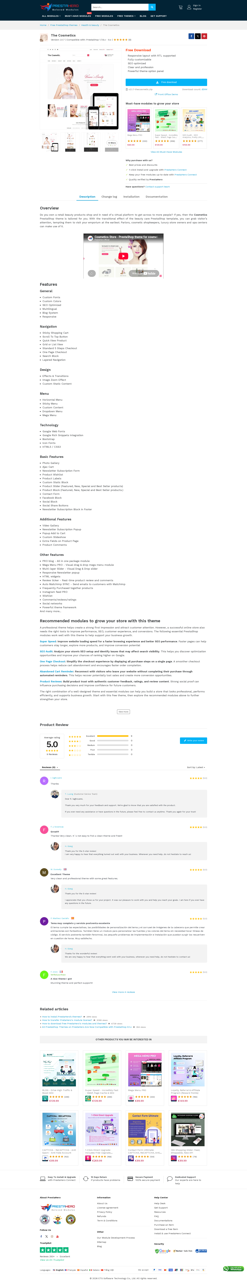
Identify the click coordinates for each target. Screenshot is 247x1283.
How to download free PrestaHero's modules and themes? (74, 1023)
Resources (160, 1212)
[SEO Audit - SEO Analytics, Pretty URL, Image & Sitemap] (194, 120)
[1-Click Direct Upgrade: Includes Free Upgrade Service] (102, 1129)
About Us (102, 1203)
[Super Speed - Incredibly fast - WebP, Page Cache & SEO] (166, 120)
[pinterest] (204, 36)
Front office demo (167, 94)
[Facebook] (41, 1236)
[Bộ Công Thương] (201, 1251)
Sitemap (101, 1242)
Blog (99, 1246)
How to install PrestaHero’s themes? (62, 1016)
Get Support (161, 1207)
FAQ (156, 1216)
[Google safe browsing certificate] (162, 1251)
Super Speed (48, 641)
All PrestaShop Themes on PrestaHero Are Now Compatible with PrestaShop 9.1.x (87, 1027)
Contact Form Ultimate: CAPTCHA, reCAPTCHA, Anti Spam (144, 1153)
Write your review (195, 740)
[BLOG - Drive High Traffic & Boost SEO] (59, 1070)
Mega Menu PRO (134, 135)
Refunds (101, 1216)
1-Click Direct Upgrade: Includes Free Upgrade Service (98, 1153)
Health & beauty (90, 25)
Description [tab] (87, 196)
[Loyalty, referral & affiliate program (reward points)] (188, 1070)
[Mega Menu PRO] (138, 120)
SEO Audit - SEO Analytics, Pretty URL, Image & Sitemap (192, 137)
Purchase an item (164, 1224)
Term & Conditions (107, 1220)
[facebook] (191, 36)
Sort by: (191, 767)
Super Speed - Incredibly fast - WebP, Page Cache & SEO (166, 137)
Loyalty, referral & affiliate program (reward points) (185, 1091)
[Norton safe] (183, 1251)
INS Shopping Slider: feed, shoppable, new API (185, 1151)
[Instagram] (52, 1236)
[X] (198, 36)
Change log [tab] (109, 196)
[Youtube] (57, 1236)
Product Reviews (50, 681)
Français (72, 1270)
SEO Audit (46, 651)
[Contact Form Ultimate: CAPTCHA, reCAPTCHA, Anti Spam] (145, 1129)
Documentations (163, 1220)
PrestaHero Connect (175, 169)
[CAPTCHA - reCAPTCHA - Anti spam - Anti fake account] (59, 1129)
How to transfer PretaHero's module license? (67, 1020)
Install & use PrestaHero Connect (172, 1233)
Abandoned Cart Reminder (56, 671)
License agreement (107, 1207)
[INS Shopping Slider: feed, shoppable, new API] (188, 1129)
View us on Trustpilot (52, 1260)
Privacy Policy (104, 1212)
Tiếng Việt (109, 1270)
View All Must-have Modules (166, 152)
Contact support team (157, 186)
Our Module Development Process (116, 1237)
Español (84, 1270)
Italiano (96, 1270)
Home (43, 25)
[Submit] (152, 7)
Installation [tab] (131, 196)
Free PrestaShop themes (63, 25)
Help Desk (159, 1203)
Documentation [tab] (157, 196)
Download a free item (166, 1229)
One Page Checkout (52, 661)
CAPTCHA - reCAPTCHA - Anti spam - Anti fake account (59, 1151)
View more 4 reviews (123, 992)
